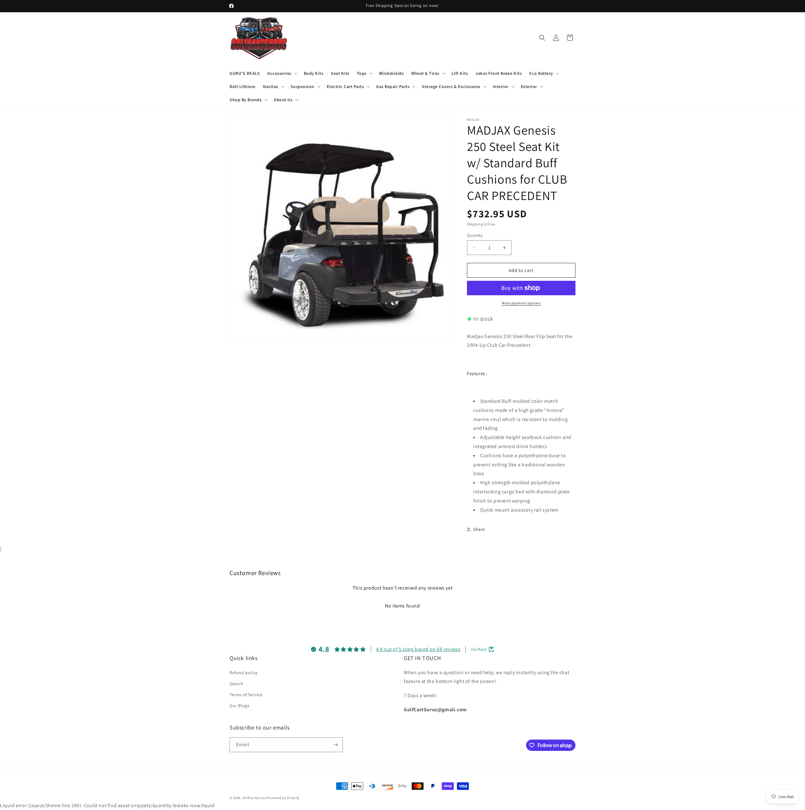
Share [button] (479, 529)
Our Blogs (239, 705)
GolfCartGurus (254, 798)
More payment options (521, 303)
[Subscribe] (335, 744)
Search (236, 683)
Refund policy (244, 672)
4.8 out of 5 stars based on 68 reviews (418, 649)
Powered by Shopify (283, 798)
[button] (282, 73)
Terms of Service (246, 694)
